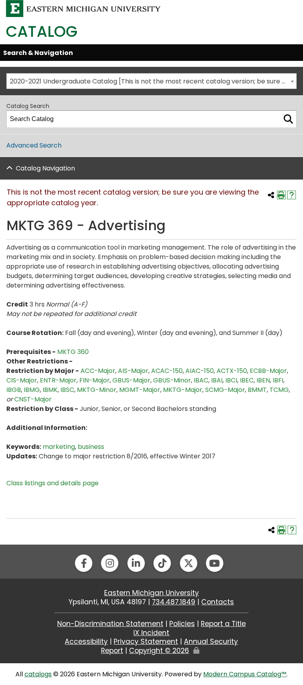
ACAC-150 (167, 370)
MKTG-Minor (96, 389)
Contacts (217, 602)
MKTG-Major (182, 389)
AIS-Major (133, 370)
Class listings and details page (52, 483)
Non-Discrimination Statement (110, 623)
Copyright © (159, 650)
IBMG (32, 389)
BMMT (257, 389)
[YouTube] (214, 563)
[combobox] (151, 81)
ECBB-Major (268, 370)
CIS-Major (21, 380)
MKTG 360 (73, 351)
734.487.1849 (173, 602)
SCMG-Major (225, 389)
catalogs (38, 674)
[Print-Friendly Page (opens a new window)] (281, 195)
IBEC (247, 380)
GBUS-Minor (172, 380)
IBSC (67, 389)
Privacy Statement (146, 641)
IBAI (217, 380)
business (91, 446)
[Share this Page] (271, 195)
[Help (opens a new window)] (291, 195)
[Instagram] (109, 563)
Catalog (41, 31)
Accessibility (86, 641)
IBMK (50, 389)
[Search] (288, 119)
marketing (59, 446)
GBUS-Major (131, 380)
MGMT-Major (139, 389)
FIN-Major (94, 380)
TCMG (279, 389)
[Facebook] (83, 563)
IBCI (231, 380)
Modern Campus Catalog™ (244, 674)
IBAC (201, 380)
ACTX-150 (232, 370)
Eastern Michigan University (151, 593)
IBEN (263, 380)
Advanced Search (34, 145)
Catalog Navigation (45, 168)
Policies (182, 623)
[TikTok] (162, 563)
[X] (188, 563)
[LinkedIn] (136, 563)
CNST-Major (33, 399)
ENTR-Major (58, 380)
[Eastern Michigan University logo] (83, 8)
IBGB (13, 389)
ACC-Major (97, 370)
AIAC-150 (199, 370)
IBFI (278, 380)
